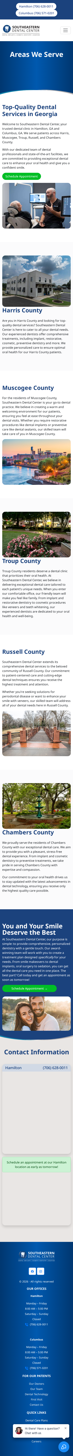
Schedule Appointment (21, 176)
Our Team (36, 1389)
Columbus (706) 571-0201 (36, 13)
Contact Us (36, 1404)
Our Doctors (36, 1383)
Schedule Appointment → (29, 988)
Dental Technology (36, 1394)
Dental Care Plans (36, 1420)
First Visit (36, 1399)
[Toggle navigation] (65, 30)
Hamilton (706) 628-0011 (36, 6)
